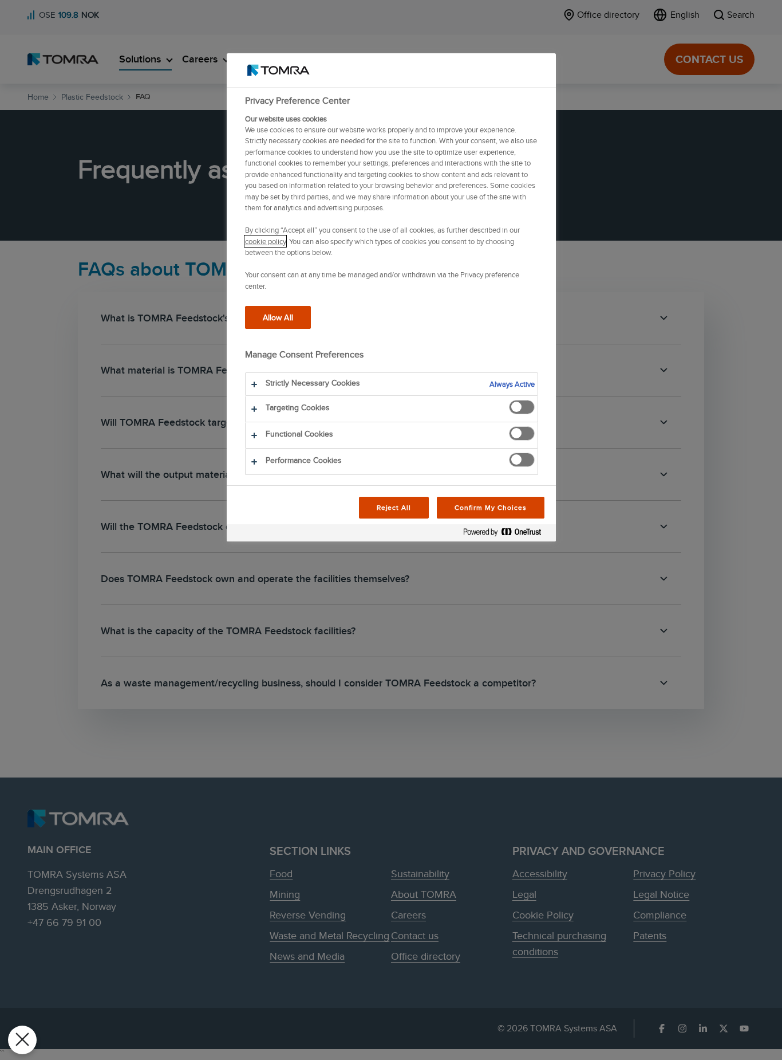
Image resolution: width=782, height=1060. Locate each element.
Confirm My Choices (490, 507)
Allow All (278, 317)
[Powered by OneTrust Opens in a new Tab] (506, 534)
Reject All (394, 507)
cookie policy (265, 241)
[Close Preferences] (22, 1040)
